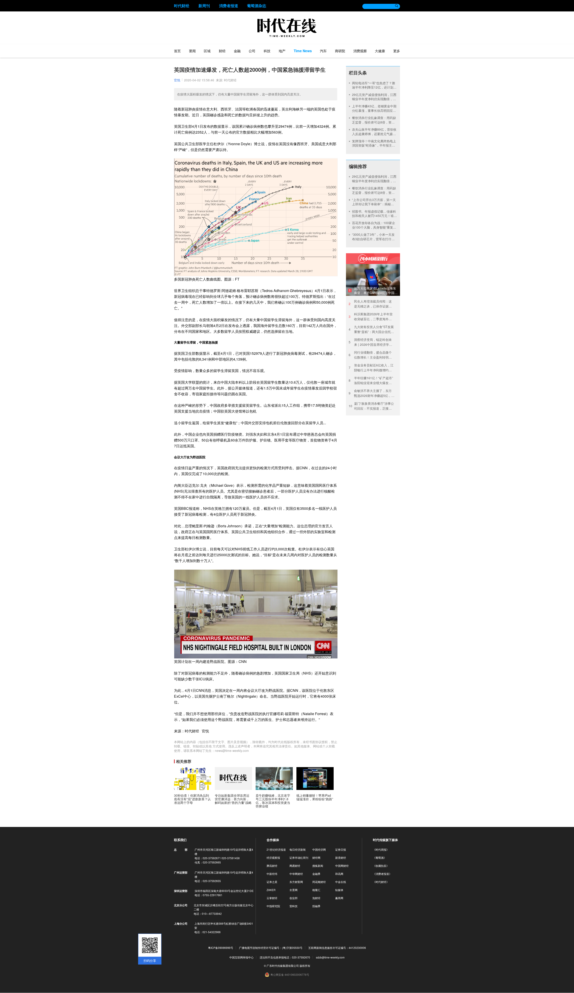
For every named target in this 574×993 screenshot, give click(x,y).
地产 (282, 50)
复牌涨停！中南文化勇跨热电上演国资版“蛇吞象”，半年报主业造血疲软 (374, 145)
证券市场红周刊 (298, 857)
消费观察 (360, 50)
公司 (252, 50)
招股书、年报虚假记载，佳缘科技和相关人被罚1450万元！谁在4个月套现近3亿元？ (374, 215)
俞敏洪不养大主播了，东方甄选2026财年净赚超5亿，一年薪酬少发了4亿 (371, 393)
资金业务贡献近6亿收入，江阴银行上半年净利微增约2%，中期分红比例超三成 (371, 367)
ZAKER (271, 890)
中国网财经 (342, 866)
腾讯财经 (272, 866)
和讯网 (339, 874)
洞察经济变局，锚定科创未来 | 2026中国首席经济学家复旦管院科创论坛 (370, 342)
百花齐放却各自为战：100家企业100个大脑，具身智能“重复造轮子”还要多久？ (374, 227)
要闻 (192, 50)
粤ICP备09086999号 (220, 947)
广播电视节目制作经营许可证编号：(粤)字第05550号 (270, 947)
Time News (303, 50)
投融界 (316, 906)
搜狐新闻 (317, 866)
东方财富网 (296, 882)
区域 (207, 50)
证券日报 (340, 849)
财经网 (316, 857)
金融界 (316, 874)
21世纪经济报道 (276, 849)
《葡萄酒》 (379, 857)
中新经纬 (272, 874)
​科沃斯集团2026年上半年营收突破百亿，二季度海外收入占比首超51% (371, 316)
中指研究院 (273, 906)
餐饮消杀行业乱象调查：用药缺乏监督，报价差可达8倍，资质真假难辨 (374, 122)
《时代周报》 (381, 849)
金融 (237, 50)
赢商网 (339, 898)
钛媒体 (339, 890)
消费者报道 (228, 5)
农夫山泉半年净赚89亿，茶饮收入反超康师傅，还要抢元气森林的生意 (374, 133)
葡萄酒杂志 (256, 5)
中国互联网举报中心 (241, 957)
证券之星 (272, 882)
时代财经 (181, 5)
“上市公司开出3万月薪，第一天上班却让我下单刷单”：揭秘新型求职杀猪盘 (374, 204)
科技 (267, 50)
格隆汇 (316, 890)
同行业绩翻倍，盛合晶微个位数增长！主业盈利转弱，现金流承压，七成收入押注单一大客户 (370, 355)
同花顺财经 (319, 882)
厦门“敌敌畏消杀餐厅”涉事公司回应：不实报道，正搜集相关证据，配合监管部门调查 (371, 406)
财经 (222, 50)
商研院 (340, 50)
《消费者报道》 (382, 874)
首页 (177, 50)
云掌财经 (272, 898)
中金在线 (340, 882)
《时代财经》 (381, 882)
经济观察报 (273, 857)
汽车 (323, 50)
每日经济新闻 (297, 849)
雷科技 (293, 906)
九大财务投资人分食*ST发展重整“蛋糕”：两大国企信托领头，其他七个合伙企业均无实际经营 (371, 329)
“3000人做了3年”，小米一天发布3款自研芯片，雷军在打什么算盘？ (373, 238)
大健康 (380, 50)
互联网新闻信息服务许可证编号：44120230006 (337, 947)
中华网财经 (296, 874)
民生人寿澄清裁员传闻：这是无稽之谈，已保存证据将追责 (370, 304)
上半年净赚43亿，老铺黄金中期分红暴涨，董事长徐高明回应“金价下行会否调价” (374, 110)
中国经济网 (319, 849)
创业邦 (293, 898)
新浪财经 (340, 857)
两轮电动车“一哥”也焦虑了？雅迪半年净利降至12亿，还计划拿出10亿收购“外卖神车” (374, 87)
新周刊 (204, 5)
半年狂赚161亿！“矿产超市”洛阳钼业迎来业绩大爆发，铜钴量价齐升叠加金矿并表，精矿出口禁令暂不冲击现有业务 (371, 380)
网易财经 (294, 866)
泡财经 (316, 898)
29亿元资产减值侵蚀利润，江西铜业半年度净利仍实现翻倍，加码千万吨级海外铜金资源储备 (374, 99)
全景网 (293, 890)
